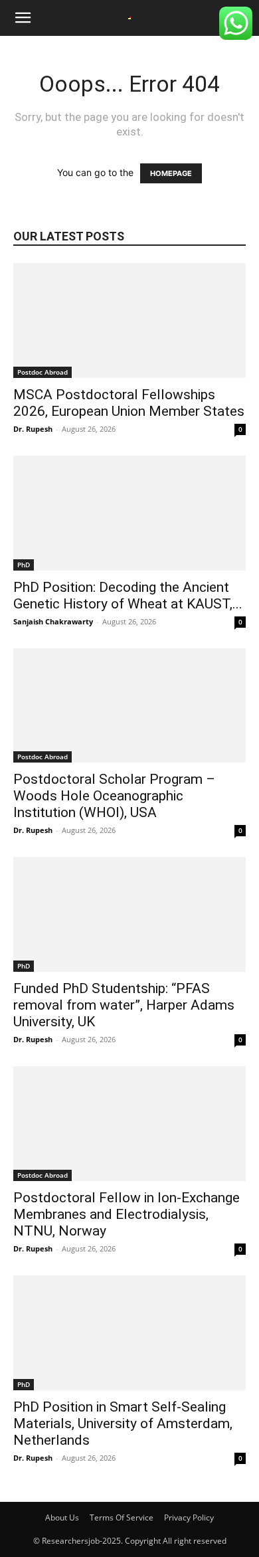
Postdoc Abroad (42, 372)
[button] (22, 18)
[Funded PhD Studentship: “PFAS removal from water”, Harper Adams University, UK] (129, 914)
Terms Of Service (121, 1517)
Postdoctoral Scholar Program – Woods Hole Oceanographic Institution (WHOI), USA (114, 795)
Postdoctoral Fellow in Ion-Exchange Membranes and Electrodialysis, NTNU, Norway (126, 1214)
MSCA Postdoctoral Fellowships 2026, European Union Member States (128, 403)
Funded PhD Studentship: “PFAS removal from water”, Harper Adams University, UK (123, 1005)
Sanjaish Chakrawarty (53, 621)
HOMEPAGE (171, 173)
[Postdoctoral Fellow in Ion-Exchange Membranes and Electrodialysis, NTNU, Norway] (129, 1123)
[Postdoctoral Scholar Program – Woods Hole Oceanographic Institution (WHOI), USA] (129, 705)
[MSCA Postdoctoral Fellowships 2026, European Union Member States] (129, 320)
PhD (23, 564)
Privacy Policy (189, 1517)
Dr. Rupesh (32, 429)
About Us (62, 1517)
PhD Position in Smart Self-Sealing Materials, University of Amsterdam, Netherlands (122, 1423)
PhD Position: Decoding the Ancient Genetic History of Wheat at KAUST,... (127, 595)
